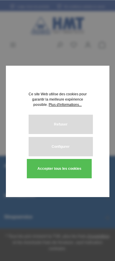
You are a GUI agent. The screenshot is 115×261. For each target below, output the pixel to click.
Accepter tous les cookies (59, 169)
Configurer (61, 147)
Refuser (61, 124)
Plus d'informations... (65, 105)
